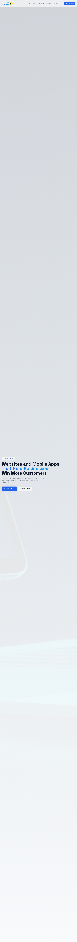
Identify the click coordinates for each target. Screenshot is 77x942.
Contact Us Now (25, 488)
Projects (41, 3)
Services (34, 3)
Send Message (70, 3)
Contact (56, 3)
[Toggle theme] (61, 3)
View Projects (8, 488)
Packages (48, 3)
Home (28, 3)
